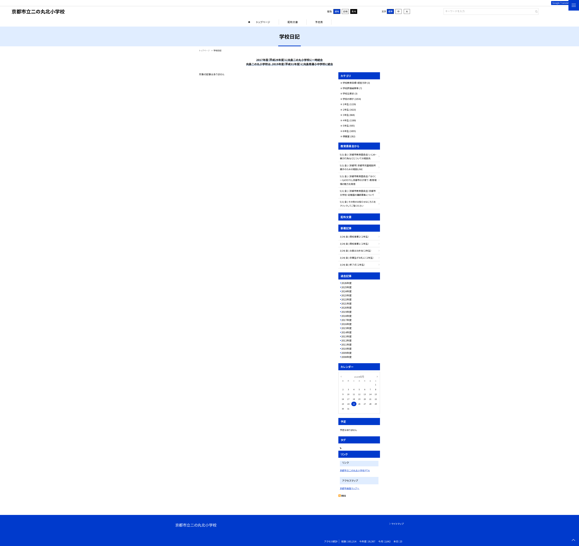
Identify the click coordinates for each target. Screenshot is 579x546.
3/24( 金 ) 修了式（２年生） (352, 264)
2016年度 (346, 324)
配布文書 (293, 22)
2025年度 (346, 287)
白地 (345, 11)
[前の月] (341, 376)
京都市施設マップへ (349, 488)
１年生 (346, 104)
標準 (390, 11)
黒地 (353, 11)
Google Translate (561, 2)
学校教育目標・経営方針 (355, 82)
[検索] (535, 11)
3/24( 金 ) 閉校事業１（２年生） (354, 243)
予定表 (319, 22)
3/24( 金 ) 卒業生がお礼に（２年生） (357, 257)
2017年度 (346, 320)
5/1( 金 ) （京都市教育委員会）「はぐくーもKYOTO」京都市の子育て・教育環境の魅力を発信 (358, 180)
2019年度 (346, 312)
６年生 (346, 131)
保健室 (346, 136)
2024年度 (346, 291)
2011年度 (346, 344)
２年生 (346, 109)
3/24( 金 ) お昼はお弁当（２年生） (356, 250)
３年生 (346, 114)
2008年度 (346, 357)
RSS (343, 495)
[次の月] (377, 376)
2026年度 (346, 283)
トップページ (263, 22)
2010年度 (346, 348)
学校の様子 (348, 98)
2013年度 (346, 336)
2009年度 (346, 353)
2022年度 (346, 299)
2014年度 (346, 332)
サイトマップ (397, 523)
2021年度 (346, 303)
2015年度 (346, 328)
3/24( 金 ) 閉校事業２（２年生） (354, 236)
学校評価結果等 (351, 88)
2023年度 (346, 295)
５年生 (346, 125)
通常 (337, 11)
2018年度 (346, 316)
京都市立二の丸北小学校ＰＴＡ (355, 470)
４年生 (346, 120)
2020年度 (346, 307)
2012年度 (346, 340)
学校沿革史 (348, 93)
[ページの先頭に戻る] (573, 540)
